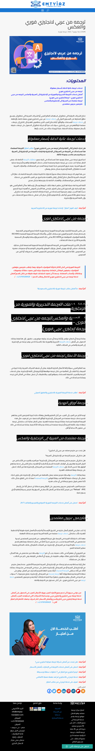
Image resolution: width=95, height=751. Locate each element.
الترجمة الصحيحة (62, 571)
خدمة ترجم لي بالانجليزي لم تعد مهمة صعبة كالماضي (57, 677)
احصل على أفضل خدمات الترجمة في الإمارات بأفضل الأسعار (54, 667)
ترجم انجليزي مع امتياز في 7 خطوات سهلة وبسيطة (57, 672)
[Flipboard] (78, 691)
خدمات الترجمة (65, 342)
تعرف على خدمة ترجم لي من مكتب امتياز (62, 682)
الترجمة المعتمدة (41, 478)
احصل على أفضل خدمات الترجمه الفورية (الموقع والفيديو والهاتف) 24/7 (48, 503)
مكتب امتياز (29, 148)
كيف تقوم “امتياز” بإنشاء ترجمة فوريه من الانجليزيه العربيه (54, 208)
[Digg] (73, 691)
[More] (83, 691)
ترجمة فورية (62, 32)
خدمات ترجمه (51, 119)
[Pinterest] (68, 691)
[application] (47, 633)
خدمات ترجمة (78, 122)
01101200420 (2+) (23, 277)
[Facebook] (49, 691)
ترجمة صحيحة (54, 574)
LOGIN (82, 32)
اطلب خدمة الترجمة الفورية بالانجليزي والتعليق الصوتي (55, 392)
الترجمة (73, 475)
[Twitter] (54, 691)
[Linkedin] (64, 691)
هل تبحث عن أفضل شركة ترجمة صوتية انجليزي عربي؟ (56, 662)
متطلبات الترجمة (29, 160)
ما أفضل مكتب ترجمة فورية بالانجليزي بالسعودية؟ (57, 289)
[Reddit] (59, 691)
